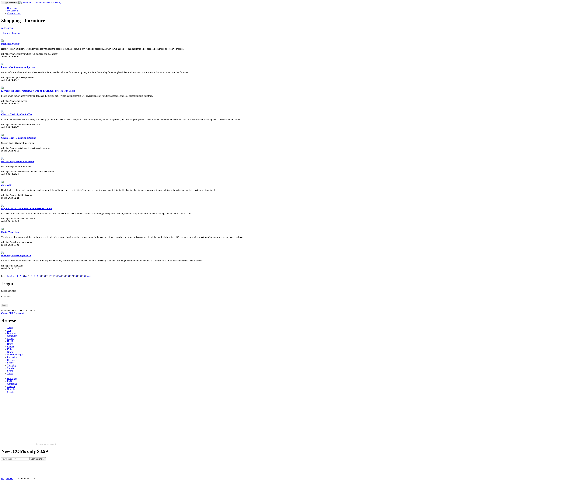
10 (43, 276)
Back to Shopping (11, 33)
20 (83, 276)
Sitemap (11, 386)
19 (79, 276)
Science (10, 362)
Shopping (11, 365)
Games (10, 338)
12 (51, 276)
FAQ (9, 381)
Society (10, 368)
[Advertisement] (90, 416)
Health (10, 341)
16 (67, 276)
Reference (12, 360)
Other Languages (15, 354)
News (10, 352)
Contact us (12, 384)
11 (47, 276)
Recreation (12, 357)
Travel (10, 373)
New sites (11, 389)
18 (75, 276)
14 (59, 276)
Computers (12, 336)
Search (10, 392)
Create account (14, 13)
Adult (10, 328)
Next (88, 276)
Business (11, 333)
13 (55, 276)
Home (10, 344)
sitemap (9, 478)
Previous (11, 276)
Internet (10, 346)
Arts (9, 330)
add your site (7, 28)
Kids (9, 349)
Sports (10, 370)
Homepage (12, 8)
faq (2, 478)
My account (12, 10)
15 (63, 276)
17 (71, 276)
